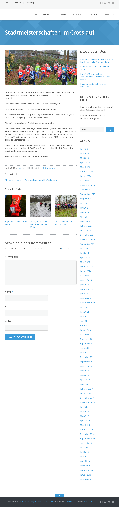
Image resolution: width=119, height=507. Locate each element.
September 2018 (87, 438)
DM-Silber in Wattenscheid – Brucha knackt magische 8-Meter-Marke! (96, 60)
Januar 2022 (85, 330)
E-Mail (8, 306)
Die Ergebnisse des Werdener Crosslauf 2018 (39, 224)
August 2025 (86, 198)
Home (7, 3)
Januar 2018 (85, 474)
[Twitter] (105, 2)
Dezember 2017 (87, 479)
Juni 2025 (84, 207)
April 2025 (85, 216)
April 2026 (85, 162)
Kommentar (11, 256)
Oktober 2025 (86, 189)
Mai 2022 (84, 316)
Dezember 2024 (87, 234)
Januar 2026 (85, 176)
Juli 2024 (84, 248)
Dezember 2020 (87, 357)
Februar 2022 (86, 325)
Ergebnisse (18, 180)
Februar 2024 (86, 266)
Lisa (20, 168)
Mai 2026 (84, 158)
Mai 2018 (84, 456)
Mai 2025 (84, 212)
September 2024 (87, 244)
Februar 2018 (86, 470)
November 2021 (87, 339)
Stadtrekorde (93, 15)
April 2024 (85, 257)
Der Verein (76, 15)
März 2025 (85, 221)
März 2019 (85, 425)
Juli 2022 (84, 307)
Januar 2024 (85, 271)
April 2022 (85, 321)
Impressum (109, 15)
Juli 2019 (84, 407)
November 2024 (87, 239)
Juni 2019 (84, 411)
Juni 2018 (84, 452)
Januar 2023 (85, 293)
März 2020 (85, 384)
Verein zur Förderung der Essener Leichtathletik (36, 501)
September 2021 (87, 343)
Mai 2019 (84, 416)
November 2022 (87, 302)
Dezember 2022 (87, 298)
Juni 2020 (84, 370)
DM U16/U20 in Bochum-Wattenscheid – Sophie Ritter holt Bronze (95, 77)
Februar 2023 (86, 289)
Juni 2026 (84, 153)
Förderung (30, 3)
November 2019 (87, 402)
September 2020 (87, 361)
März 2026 (85, 167)
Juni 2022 (84, 311)
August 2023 (86, 280)
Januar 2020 (85, 393)
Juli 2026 (84, 149)
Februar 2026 (86, 171)
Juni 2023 (84, 284)
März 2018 (85, 465)
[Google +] (113, 2)
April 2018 (85, 461)
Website (9, 321)
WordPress (88, 501)
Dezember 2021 (87, 334)
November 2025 (87, 185)
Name (8, 291)
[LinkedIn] (109, 2)
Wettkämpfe (51, 180)
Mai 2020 (84, 375)
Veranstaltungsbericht (35, 180)
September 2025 (87, 194)
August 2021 (86, 348)
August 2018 (86, 443)
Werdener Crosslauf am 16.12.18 (64, 223)
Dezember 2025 (87, 180)
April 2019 (85, 420)
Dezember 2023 (87, 275)
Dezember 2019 (87, 397)
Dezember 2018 (87, 434)
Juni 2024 (84, 253)
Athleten (9, 180)
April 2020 (85, 379)
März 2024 (85, 262)
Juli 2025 (84, 203)
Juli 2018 (84, 447)
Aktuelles (17, 3)
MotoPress (69, 501)
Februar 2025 (86, 226)
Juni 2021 (84, 352)
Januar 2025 (85, 230)
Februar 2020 (86, 388)
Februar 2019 (86, 429)
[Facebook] (101, 2)
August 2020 (86, 366)
